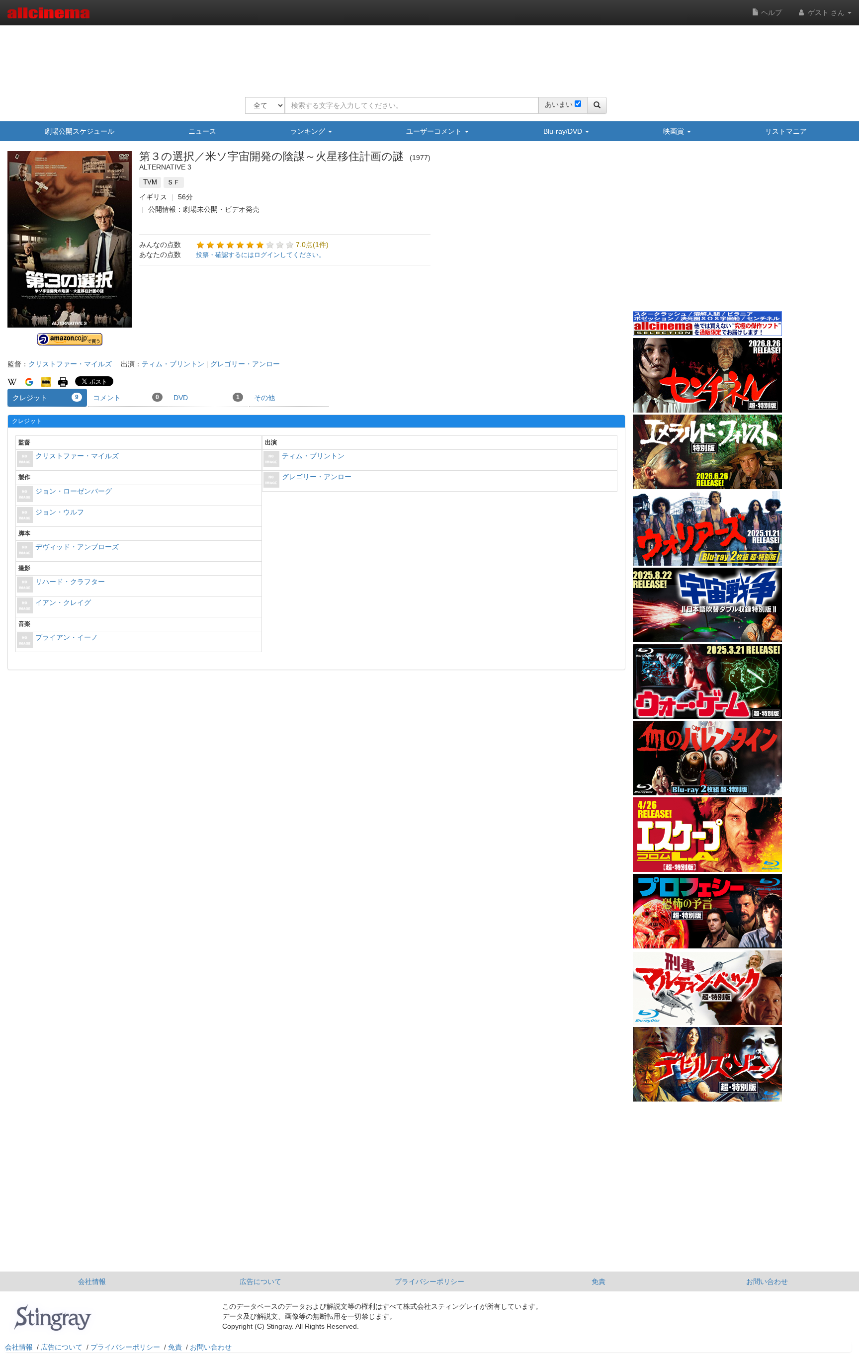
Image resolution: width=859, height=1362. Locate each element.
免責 (598, 1281)
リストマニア (786, 131)
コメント (126, 398)
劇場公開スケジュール (79, 131)
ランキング (308, 131)
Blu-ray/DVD (563, 131)
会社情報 (92, 1281)
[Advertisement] (426, 54)
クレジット (45, 398)
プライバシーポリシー (429, 1281)
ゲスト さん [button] (826, 12)
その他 (264, 398)
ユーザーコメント (435, 131)
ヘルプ (770, 12)
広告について (260, 1281)
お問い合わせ (767, 1281)
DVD (206, 398)
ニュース (202, 131)
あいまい (559, 104)
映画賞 (674, 131)
